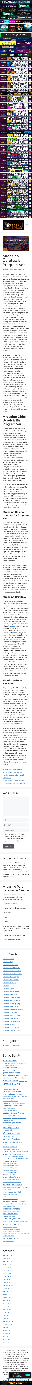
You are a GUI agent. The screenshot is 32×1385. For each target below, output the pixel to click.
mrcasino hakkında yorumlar (11, 1149)
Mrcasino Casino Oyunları (13, 1113)
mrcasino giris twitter (11, 1128)
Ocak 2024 (6, 1306)
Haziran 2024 (7, 1291)
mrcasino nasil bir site (11, 1172)
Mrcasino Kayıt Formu (10, 1013)
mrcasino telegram (11, 1201)
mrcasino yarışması (7, 1211)
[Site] (16, 58)
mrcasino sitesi (8, 1190)
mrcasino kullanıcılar (17, 1156)
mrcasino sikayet (22, 1187)
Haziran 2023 (7, 1327)
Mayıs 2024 (7, 1294)
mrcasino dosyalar (7, 1118)
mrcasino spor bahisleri (12, 1192)
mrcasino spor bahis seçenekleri (10, 1194)
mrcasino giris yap (9, 1130)
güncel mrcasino (9, 1075)
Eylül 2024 (6, 1282)
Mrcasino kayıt (9, 1154)
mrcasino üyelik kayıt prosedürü (10, 1227)
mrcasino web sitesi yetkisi (9, 1206)
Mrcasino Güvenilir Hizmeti (14, 780)
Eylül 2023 (6, 1318)
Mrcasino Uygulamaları (11, 992)
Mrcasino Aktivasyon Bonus (15, 783)
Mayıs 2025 (7, 1264)
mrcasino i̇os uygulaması (22, 1151)
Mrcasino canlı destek (12, 1106)
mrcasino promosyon (12, 1184)
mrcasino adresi (10, 1080)
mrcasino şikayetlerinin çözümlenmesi (11, 1231)
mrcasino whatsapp (11, 1209)
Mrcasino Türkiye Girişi (11, 1019)
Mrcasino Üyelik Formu (11, 980)
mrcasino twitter (21, 1204)
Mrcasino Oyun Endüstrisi (12, 1016)
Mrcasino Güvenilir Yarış (11, 1022)
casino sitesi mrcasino (11, 1065)
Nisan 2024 (7, 1297)
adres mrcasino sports (23, 1060)
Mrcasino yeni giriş (11, 1218)
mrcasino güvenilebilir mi (8, 1144)
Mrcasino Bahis (11, 1083)
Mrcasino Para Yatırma (11, 1177)
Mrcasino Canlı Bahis (21, 1096)
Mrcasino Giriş (8, 962)
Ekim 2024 (6, 1279)
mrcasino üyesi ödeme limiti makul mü (11, 1229)
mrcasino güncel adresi (14, 1142)
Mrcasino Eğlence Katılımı (12, 1030)
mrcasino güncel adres (12, 1139)
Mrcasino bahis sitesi (12, 1091)
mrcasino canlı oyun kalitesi (9, 1108)
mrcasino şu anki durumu (8, 1233)
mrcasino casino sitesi (11, 1116)
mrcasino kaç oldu (7, 1156)
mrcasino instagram (9, 1151)
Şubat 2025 (7, 1267)
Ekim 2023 (6, 1315)
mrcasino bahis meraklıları (20, 1087)
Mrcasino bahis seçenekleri (10, 1089)
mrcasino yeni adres (10, 1214)
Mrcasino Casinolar (9, 983)
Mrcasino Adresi (8, 959)
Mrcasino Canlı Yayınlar (11, 1028)
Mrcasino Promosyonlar (13, 770)
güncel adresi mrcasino (13, 1073)
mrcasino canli (19, 1094)
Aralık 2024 (7, 1273)
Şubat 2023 (7, 1339)
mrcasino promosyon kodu (8, 1187)
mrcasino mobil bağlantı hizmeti (10, 1163)
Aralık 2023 (7, 1309)
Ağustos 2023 (8, 1321)
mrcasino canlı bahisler (9, 1098)
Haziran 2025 (7, 1261)
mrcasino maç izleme (10, 1161)
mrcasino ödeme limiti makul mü (21, 1221)
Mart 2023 (6, 1336)
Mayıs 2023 (7, 1330)
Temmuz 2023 (8, 1324)
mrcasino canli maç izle (8, 1096)
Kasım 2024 (7, 1276)
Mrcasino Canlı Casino (9, 1103)
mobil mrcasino (8, 1078)
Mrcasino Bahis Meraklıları (12, 971)
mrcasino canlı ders (21, 1103)
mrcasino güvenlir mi (10, 1147)
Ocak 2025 (6, 1270)
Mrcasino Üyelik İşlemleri (11, 1001)
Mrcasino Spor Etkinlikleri (11, 968)
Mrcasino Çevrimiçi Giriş (11, 1004)
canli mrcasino (21, 1063)
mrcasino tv (22, 1201)
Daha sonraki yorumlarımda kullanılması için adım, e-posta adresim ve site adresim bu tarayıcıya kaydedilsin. (15, 837)
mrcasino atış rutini (23, 1081)
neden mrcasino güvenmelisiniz (22, 1233)
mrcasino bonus (10, 772)
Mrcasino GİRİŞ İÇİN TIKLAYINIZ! (16, 35)
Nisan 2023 (7, 1333)
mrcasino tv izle (8, 1204)
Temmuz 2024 (8, 1288)
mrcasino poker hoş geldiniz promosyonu (12, 1182)
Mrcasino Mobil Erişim (10, 1007)
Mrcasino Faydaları (8, 1120)
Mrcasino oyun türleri (9, 1174)
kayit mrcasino (22, 1075)
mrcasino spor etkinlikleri (8, 1196)
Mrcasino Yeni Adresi (9, 1216)
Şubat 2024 (7, 1303)
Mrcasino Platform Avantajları (13, 1010)
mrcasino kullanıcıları (9, 1159)
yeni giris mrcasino (8, 1241)
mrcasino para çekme (11, 1180)
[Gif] (16, 93)
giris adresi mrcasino (10, 1068)
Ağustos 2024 (8, 1285)
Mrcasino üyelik (11, 1224)
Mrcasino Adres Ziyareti (11, 998)
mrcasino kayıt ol (21, 1154)
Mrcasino (6, 986)
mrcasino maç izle (22, 1159)
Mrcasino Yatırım (8, 989)
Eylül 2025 (6, 1258)
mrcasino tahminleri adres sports (10, 1199)
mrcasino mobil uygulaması (10, 1168)
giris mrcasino (9, 1070)
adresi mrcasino (10, 1060)
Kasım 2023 (7, 1312)
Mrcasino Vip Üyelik (10, 995)
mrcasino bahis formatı (8, 1087)
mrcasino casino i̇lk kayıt (10, 1110)
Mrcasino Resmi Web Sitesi (12, 974)
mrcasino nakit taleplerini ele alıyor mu (11, 1170)
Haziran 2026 (7, 1255)
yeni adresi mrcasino (12, 1238)
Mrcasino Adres (20, 1078)
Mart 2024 (6, 1300)
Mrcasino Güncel (10, 1136)
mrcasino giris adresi (12, 1123)
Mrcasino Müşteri (9, 1025)
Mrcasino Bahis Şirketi (10, 965)
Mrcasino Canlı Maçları (11, 977)
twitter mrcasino (8, 1236)
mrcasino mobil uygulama (10, 1165)
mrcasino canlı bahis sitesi (10, 1101)
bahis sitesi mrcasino (9, 1063)
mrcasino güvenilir (19, 1144)
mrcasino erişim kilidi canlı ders (19, 1118)
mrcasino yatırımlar (16, 1211)
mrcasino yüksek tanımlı (8, 1221)
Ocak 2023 (6, 1342)
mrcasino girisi (8, 1125)
